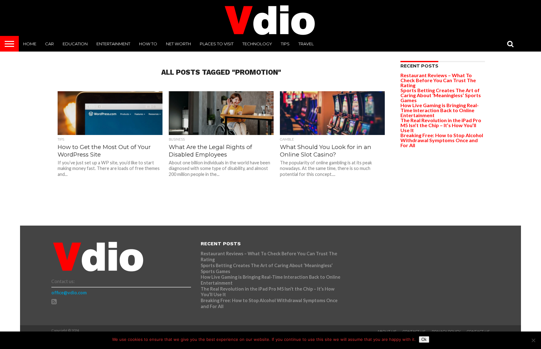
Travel (306, 43)
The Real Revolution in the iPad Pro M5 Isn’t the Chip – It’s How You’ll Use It (440, 125)
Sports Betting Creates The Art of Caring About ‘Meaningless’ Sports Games (440, 95)
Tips (285, 43)
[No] (533, 340)
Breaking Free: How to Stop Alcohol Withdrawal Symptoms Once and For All (441, 140)
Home (29, 43)
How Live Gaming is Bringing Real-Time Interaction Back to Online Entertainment (439, 110)
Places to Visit (217, 43)
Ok (424, 339)
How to (148, 43)
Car (49, 43)
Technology (257, 43)
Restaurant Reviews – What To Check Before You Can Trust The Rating (438, 80)
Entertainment (113, 43)
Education (75, 43)
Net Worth (178, 43)
